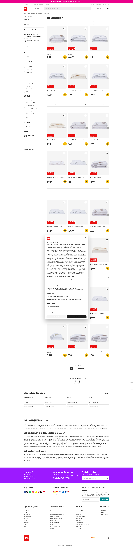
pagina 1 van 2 (77, 365)
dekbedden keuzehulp (35, 47)
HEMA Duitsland (103, 510)
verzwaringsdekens (93, 406)
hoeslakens (48, 397)
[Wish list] (104, 8)
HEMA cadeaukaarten (55, 522)
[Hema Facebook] (25, 492)
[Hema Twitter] (27, 492)
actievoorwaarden (80, 522)
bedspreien (70, 406)
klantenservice (79, 520)
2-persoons (26, 22)
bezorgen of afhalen (29, 476)
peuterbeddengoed (94, 402)
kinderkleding (27, 510)
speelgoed (26, 522)
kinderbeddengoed (72, 402)
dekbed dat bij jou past (100, 428)
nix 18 (88, 538)
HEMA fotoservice (54, 520)
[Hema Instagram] (33, 492)
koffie (25, 526)
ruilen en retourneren (29, 478)
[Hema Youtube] (44, 492)
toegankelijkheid (62, 538)
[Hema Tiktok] (41, 492)
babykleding (26, 512)
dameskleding (27, 508)
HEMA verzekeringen (55, 526)
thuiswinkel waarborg (102, 538)
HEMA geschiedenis (80, 516)
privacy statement (38, 538)
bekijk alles (106, 393)
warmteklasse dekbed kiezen (31, 34)
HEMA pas (52, 510)
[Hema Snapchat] (36, 492)
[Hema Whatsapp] (30, 492)
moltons (69, 397)
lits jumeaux (26, 24)
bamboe (80, 439)
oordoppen (85, 446)
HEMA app (52, 508)
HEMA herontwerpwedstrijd (56, 518)
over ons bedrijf (79, 508)
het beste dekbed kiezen (30, 32)
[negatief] (79, 382)
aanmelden (104, 499)
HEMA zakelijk (79, 518)
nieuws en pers (79, 514)
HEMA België (103, 508)
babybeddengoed (28, 406)
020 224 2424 (56, 474)
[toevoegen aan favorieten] (64, 28)
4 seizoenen (50, 426)
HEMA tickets (53, 524)
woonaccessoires (27, 516)
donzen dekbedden (79, 426)
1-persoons (26, 19)
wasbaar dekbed (42, 428)
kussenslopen (27, 402)
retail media (78, 528)
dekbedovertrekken (28, 397)
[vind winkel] (107, 478)
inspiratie (52, 528)
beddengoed (39, 13)
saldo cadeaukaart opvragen (82, 524)
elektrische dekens (49, 406)
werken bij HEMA (79, 510)
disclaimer (47, 538)
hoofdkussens (48, 402)
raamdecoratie (27, 520)
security (54, 538)
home (25, 13)
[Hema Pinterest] (38, 492)
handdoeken (26, 518)
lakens (90, 397)
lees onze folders (54, 512)
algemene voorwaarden (73, 538)
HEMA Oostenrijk (104, 514)
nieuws (51, 530)
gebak (25, 524)
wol (76, 439)
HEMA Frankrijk (103, 512)
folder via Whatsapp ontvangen (57, 514)
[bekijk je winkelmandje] (107, 8)
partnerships (78, 526)
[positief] (75, 382)
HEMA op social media (55, 516)
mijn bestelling (28, 474)
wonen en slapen (31, 13)
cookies (83, 538)
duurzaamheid (79, 512)
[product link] (57, 38)
